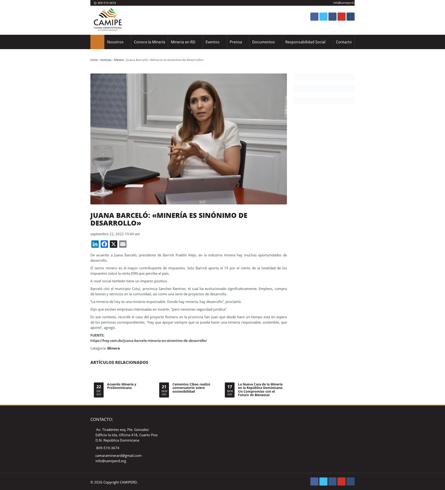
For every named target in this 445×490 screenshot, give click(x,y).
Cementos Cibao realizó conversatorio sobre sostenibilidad (191, 388)
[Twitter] (323, 17)
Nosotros (115, 42)
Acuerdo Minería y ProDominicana (121, 386)
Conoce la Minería (149, 42)
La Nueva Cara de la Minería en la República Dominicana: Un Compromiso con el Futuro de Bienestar (260, 389)
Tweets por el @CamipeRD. (202, 419)
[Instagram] (332, 17)
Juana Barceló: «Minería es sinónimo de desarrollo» (168, 219)
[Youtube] (341, 17)
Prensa (236, 42)
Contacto (344, 42)
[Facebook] (314, 17)
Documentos (263, 42)
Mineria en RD (183, 42)
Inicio (94, 60)
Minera (119, 60)
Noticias (105, 60)
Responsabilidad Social (305, 42)
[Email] (350, 17)
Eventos (212, 42)
